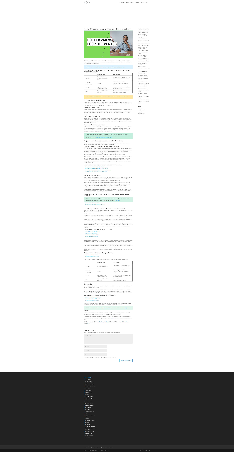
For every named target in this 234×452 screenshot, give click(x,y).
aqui (123, 67)
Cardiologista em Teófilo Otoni (103, 321)
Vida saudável (88, 437)
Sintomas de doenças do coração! (92, 234)
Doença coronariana (89, 396)
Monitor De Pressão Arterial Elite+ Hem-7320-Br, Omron (96, 166)
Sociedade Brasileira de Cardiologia (120, 308)
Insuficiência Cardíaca (89, 411)
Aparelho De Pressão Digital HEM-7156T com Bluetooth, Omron (98, 170)
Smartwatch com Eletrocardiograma (92, 202)
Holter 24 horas (88, 409)
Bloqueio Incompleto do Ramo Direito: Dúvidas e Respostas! (143, 78)
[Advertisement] (117, 15)
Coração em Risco (88, 392)
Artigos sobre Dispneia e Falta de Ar (92, 298)
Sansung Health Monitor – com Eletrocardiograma (95, 204)
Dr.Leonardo (121, 2)
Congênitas (87, 388)
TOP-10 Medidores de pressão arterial (104, 137)
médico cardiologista (100, 67)
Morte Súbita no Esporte (90, 415)
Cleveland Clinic (102, 308)
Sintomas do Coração (89, 431)
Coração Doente (88, 390)
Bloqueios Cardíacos (89, 383)
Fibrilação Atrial (88, 407)
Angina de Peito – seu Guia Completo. (92, 231)
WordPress (107, 450)
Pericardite (87, 422)
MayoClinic (96, 308)
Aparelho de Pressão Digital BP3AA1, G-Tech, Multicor (96, 171)
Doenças (86, 399)
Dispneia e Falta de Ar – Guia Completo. (93, 297)
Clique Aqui (117, 200)
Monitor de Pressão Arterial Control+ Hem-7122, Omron (96, 168)
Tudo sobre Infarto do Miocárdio (91, 236)
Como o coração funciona (90, 386)
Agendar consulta (129, 2)
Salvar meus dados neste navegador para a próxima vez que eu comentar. (101, 357)
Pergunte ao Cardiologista (90, 420)
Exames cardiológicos (89, 405)
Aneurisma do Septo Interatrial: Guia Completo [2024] (143, 90)
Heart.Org (108, 308)
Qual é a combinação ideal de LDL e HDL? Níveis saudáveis (143, 63)
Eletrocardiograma (89, 403)
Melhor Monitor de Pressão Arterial (93, 96)
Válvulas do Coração (89, 435)
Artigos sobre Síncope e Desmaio (91, 254)
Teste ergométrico (88, 433)
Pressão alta (87, 424)
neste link (110, 96)
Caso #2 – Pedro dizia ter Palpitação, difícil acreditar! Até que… (143, 40)
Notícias (86, 416)
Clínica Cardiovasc (125, 321)
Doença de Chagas (89, 398)
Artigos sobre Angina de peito (91, 233)
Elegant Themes (93, 450)
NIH (111, 308)
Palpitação (87, 418)
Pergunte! (137, 2)
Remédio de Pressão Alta (90, 426)
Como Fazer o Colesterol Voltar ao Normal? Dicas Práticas (143, 52)
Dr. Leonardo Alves (92, 67)
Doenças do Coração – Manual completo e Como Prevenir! (143, 36)
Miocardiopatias (88, 413)
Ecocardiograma (88, 401)
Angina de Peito (88, 379)
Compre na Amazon (124, 96)
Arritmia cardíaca (88, 381)
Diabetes (87, 394)
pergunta (111, 67)
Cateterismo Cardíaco (89, 384)
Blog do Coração (144, 2)
